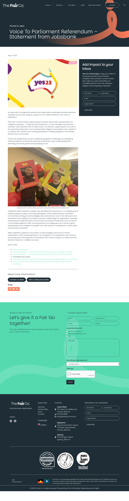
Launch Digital (94, 488)
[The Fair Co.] (13, 5)
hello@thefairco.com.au (66, 416)
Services (59, 5)
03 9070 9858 (62, 414)
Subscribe (88, 110)
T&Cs (69, 488)
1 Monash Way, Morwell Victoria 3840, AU (66, 428)
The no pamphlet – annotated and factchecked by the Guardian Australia (42, 254)
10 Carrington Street (65, 436)
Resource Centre (94, 5)
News (83, 5)
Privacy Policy (62, 488)
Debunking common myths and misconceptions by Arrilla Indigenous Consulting (45, 259)
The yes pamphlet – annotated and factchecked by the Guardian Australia (42, 252)
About (48, 5)
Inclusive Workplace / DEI (77, 334)
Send (70, 382)
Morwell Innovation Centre (67, 424)
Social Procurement (75, 331)
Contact (41, 414)
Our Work (71, 5)
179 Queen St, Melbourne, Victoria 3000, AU (67, 409)
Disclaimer (76, 488)
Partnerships (43, 409)
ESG (69, 336)
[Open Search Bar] (124, 5)
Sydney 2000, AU (63, 439)
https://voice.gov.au (20, 249)
